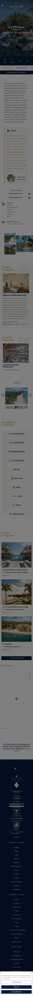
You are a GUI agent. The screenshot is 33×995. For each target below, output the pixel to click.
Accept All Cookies (16, 991)
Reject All (16, 987)
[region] (16, 983)
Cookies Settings (16, 982)
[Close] (31, 973)
